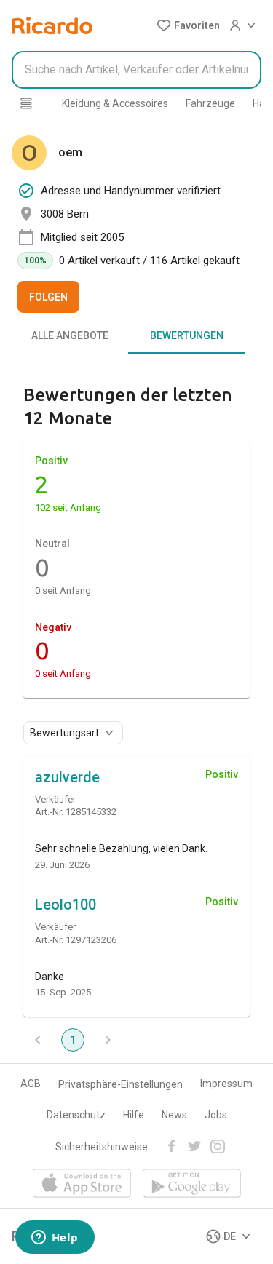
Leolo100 (65, 904)
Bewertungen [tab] (186, 335)
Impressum (226, 1083)
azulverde (67, 777)
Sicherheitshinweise (101, 1147)
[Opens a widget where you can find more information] (55, 1238)
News (174, 1115)
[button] (188, 25)
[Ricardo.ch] (52, 25)
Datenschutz (76, 1115)
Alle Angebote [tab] (69, 335)
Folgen (48, 297)
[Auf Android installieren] (192, 1184)
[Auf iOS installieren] (82, 1184)
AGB (30, 1083)
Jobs (216, 1115)
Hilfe (133, 1115)
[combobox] (136, 70)
